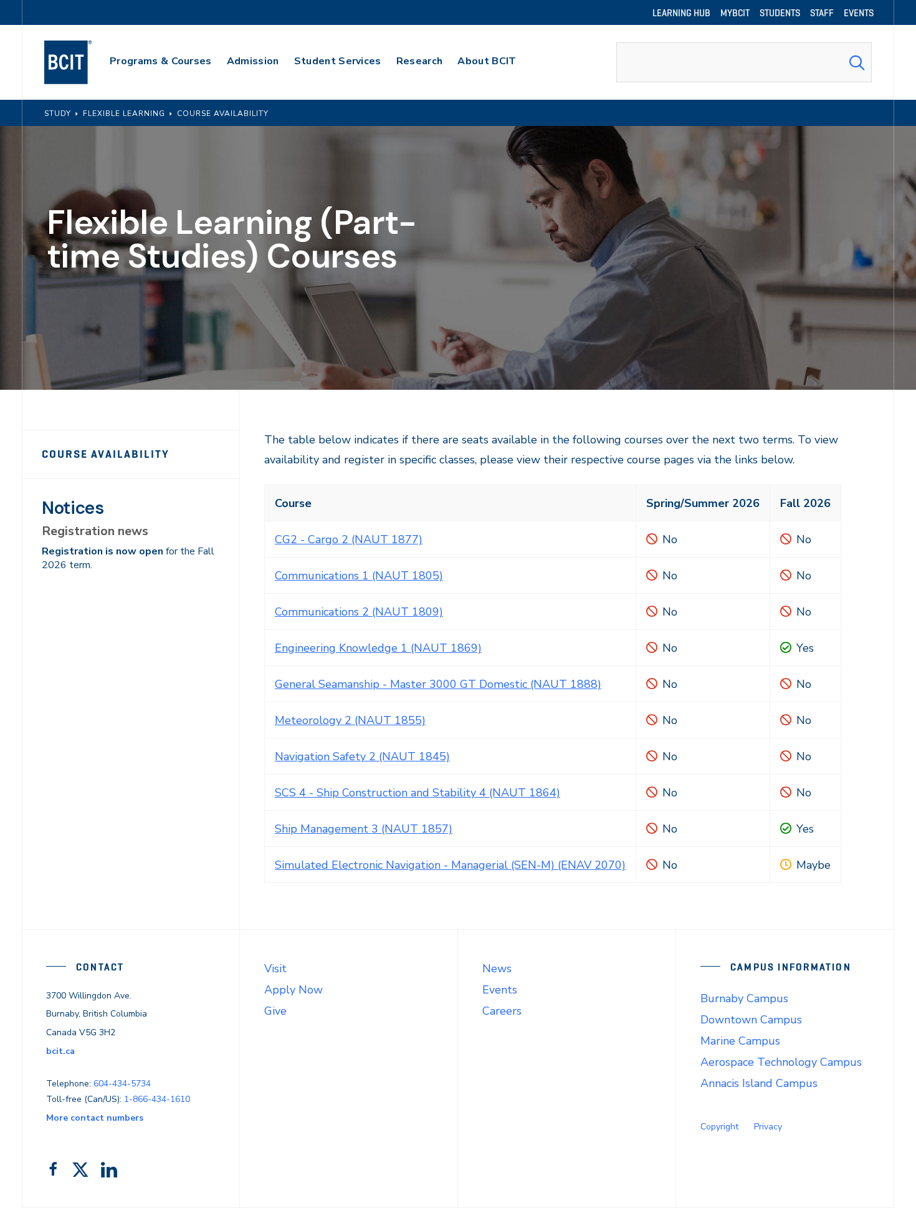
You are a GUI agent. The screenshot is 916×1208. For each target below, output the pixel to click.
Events (499, 989)
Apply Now (293, 989)
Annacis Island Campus (759, 1083)
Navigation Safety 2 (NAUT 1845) (362, 756)
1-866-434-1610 (157, 1099)
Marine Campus (740, 1040)
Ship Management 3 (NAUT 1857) (363, 828)
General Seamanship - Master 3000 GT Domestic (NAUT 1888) (438, 684)
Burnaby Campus (744, 998)
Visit (275, 968)
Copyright (719, 1127)
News (497, 968)
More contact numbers (94, 1118)
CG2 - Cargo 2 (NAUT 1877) (348, 539)
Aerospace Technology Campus (781, 1062)
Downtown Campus (751, 1019)
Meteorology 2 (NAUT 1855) (350, 720)
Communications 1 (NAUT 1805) (359, 575)
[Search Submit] (857, 62)
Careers (502, 1010)
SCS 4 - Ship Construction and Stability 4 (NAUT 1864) (417, 792)
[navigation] (80, 62)
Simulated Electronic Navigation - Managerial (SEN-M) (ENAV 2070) (450, 865)
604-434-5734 (122, 1084)
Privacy (768, 1127)
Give (275, 1010)
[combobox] (744, 62)
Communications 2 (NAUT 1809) (359, 611)
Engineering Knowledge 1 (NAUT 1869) (378, 647)
